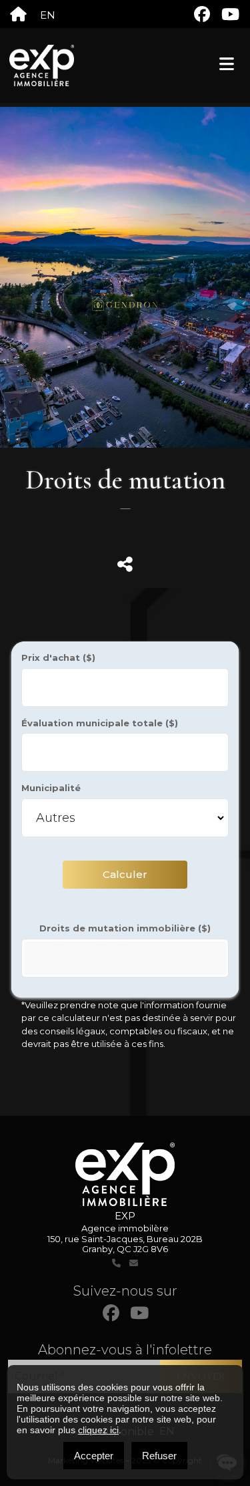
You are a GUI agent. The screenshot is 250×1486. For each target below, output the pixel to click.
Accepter (93, 1455)
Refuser (159, 1455)
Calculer (125, 874)
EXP (125, 1215)
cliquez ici (98, 1430)
